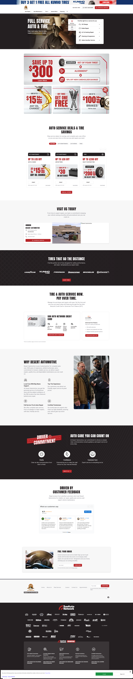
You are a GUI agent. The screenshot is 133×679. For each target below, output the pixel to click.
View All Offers (66, 192)
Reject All (122, 674)
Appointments (83, 587)
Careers (67, 587)
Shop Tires (66, 280)
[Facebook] (108, 597)
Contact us (74, 587)
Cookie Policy (4, 676)
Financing (62, 11)
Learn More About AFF (91, 335)
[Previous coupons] (101, 149)
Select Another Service (88, 40)
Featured (52, 143)
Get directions (31, 231)
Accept (104, 674)
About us (49, 587)
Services (72, 23)
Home (43, 587)
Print (33, 182)
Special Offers (54, 11)
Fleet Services (57, 587)
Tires (46, 11)
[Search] (67, 11)
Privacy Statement (11, 676)
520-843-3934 (76, 7)
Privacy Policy (47, 673)
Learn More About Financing (55, 334)
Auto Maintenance (38, 11)
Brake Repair (85, 28)
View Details (48, 185)
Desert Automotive (33, 228)
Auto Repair (27, 11)
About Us (66, 471)
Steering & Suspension (88, 36)
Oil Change (85, 24)
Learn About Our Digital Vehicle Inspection (49, 662)
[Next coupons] (105, 149)
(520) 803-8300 (31, 236)
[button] (130, 671)
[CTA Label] (66, 2)
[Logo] (26, 8)
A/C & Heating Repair (88, 32)
